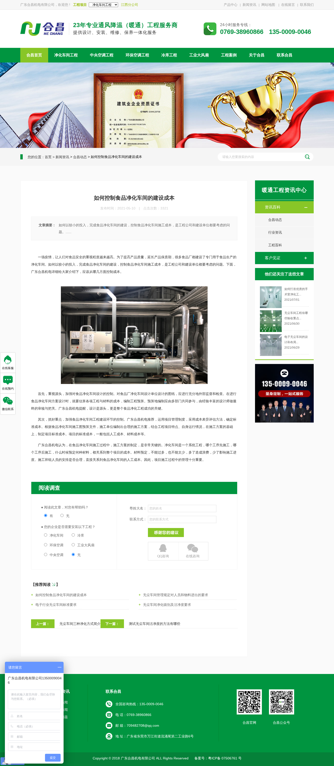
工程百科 (275, 245)
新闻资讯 (249, 5)
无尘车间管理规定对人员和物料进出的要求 (175, 595)
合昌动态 (80, 157)
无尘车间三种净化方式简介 (79, 624)
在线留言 (288, 5)
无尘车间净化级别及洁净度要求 (167, 605)
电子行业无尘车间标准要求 (56, 605)
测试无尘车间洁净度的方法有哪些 (154, 624)
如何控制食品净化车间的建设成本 (61, 595)
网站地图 (268, 5)
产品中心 (230, 5)
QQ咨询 (163, 556)
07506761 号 (231, 758)
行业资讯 (275, 232)
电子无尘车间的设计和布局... (296, 339)
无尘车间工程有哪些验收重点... (296, 315)
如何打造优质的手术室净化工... (296, 291)
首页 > (50, 157)
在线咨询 (193, 556)
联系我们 (307, 5)
